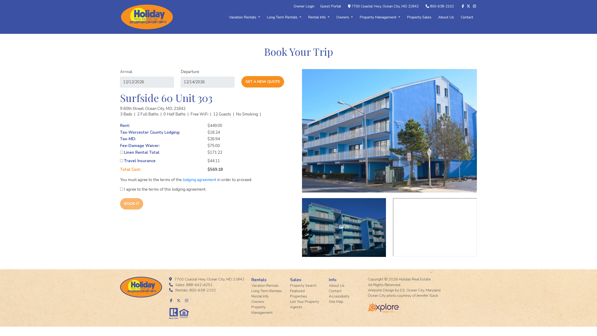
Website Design (381, 290)
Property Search (303, 285)
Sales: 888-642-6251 (194, 284)
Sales (295, 280)
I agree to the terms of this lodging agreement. (164, 189)
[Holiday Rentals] (147, 16)
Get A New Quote (262, 81)
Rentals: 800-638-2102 (195, 290)
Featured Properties (298, 293)
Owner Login (304, 6)
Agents (296, 307)
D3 (402, 290)
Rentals (259, 280)
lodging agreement (199, 179)
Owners (343, 17)
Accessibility (339, 296)
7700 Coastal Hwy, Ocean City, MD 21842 (385, 6)
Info (333, 280)
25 (346, 227)
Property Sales (419, 17)
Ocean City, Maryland (423, 290)
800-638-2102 (442, 6)
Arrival (126, 71)
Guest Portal (330, 6)
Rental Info (317, 17)
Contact (467, 17)
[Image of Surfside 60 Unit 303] (389, 130)
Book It (131, 203)
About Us (446, 17)
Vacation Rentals (243, 17)
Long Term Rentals (282, 17)
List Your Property (304, 301)
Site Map (336, 301)
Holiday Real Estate (415, 279)
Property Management (378, 17)
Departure (190, 71)
